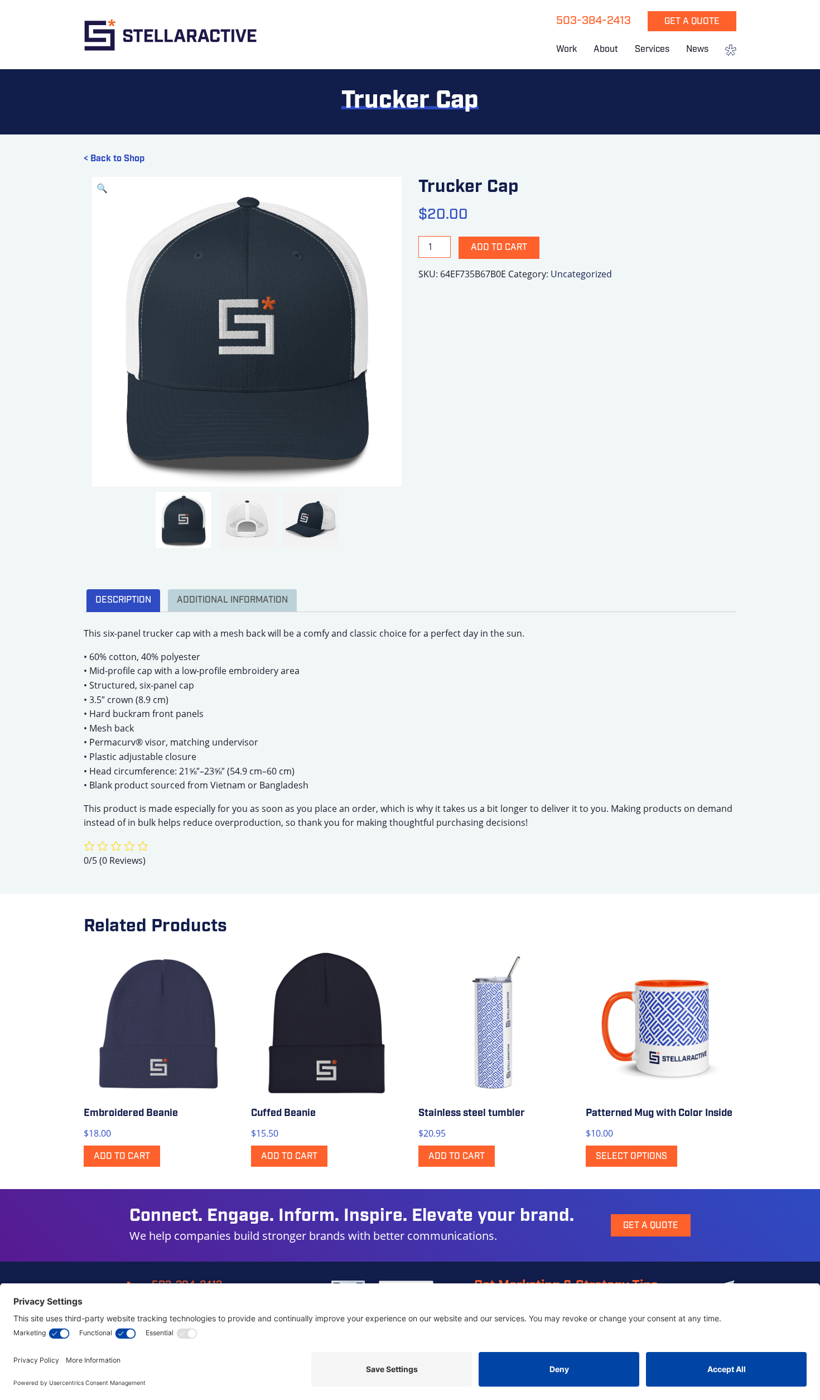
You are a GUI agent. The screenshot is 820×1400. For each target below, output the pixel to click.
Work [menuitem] (566, 49)
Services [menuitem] (652, 49)
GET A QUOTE (650, 1225)
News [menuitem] (697, 49)
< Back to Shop (114, 159)
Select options (631, 1156)
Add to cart (499, 247)
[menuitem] (726, 51)
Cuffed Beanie (283, 1114)
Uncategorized (581, 274)
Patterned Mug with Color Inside (659, 1114)
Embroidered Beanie (131, 1114)
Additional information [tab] (232, 600)
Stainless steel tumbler (471, 1114)
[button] (102, 188)
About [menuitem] (606, 49)
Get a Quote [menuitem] (692, 21)
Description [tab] (123, 600)
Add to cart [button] (122, 1156)
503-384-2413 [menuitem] (593, 21)
